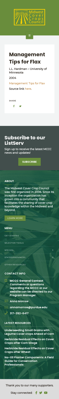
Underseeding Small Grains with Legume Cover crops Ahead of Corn (29, 332)
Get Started (12, 235)
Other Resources (15, 264)
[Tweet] (18, 106)
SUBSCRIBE (29, 162)
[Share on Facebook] (12, 106)
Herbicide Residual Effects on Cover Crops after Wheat (29, 350)
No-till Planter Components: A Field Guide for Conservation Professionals (29, 360)
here (28, 88)
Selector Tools (14, 243)
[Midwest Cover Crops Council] (29, 17)
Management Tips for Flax (27, 83)
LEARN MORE (15, 218)
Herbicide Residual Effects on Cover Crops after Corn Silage (29, 341)
